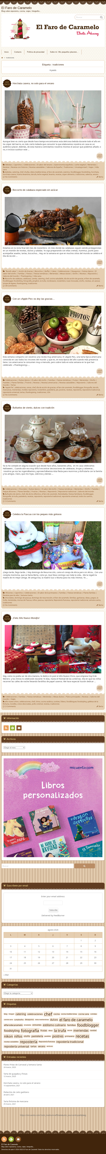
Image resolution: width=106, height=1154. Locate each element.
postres (62, 390)
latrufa (33, 174)
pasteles (47, 1036)
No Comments (11, 177)
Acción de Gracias (26, 271)
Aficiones (9, 593)
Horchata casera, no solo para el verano (22, 1083)
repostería (77, 390)
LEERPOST (99, 156)
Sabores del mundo (11, 276)
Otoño (75, 273)
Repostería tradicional (67, 491)
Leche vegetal (80, 165)
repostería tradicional (91, 390)
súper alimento (68, 174)
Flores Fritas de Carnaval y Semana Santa (23, 1064)
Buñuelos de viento (13, 494)
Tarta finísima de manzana (16, 1101)
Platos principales (73, 697)
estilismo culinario (54, 1025)
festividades (63, 494)
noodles (13, 704)
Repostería (92, 273)
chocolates (9, 598)
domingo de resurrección (42, 598)
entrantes (36, 1025)
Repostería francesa (62, 600)
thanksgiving (22, 283)
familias (73, 598)
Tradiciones (68, 167)
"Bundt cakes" (11, 271)
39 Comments (11, 286)
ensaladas (27, 1025)
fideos (63, 701)
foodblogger (76, 172)
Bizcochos (39, 271)
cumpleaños (19, 1020)
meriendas (16, 390)
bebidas (8, 172)
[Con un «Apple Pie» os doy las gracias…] (53, 352)
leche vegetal (42, 174)
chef (21, 172)
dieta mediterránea (38, 172)
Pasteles (6, 382)
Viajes (91, 167)
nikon (8, 1036)
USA (48, 392)
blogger (11, 1014)
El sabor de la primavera (47, 593)
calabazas (27, 278)
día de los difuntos (33, 494)
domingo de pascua (23, 598)
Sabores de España (54, 167)
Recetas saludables (37, 167)
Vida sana (37, 276)
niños (34, 600)
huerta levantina (23, 174)
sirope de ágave (9, 283)
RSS (6, 727)
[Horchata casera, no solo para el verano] (53, 137)
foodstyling (82, 701)
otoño (81, 281)
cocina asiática (47, 701)
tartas (22, 392)
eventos (66, 172)
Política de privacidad (35, 52)
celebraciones (20, 387)
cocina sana (83, 1014)
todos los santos (85, 496)
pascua (41, 600)
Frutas (75, 380)
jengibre (35, 281)
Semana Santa (26, 595)
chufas (27, 172)
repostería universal (11, 392)
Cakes (53, 271)
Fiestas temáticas (41, 273)
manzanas (7, 390)
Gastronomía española (63, 165)
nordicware (51, 281)
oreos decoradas (24, 704)
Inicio (6, 52)
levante (52, 174)
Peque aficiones (9, 491)
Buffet (47, 271)
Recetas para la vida (11, 595)
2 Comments (10, 706)
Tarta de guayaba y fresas (15, 1074)
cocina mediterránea (69, 1014)
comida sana (8, 1020)
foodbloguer (72, 701)
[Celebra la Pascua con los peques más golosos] (53, 568)
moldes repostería (29, 390)
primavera (69, 1036)
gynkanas (81, 598)
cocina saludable (56, 278)
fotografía (27, 281)
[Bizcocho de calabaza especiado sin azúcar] (53, 243)
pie (57, 390)
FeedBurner (59, 915)
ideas (87, 598)
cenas (29, 387)
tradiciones (80, 174)
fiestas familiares (75, 494)
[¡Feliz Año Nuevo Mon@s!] (53, 672)
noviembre (61, 281)
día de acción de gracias (73, 278)
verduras (50, 1046)
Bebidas (8, 165)
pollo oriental (37, 704)
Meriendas (92, 165)
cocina (57, 1014)
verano (95, 174)
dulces (54, 1019)
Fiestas (29, 273)
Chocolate (23, 489)
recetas (58, 174)
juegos (93, 598)
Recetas (6, 167)
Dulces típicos (87, 271)
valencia (88, 174)
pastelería (51, 390)
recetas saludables (11, 1042)
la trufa (43, 281)
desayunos (29, 1019)
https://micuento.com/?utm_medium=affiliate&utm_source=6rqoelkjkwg (53, 1115)
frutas (43, 1030)
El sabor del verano (44, 165)
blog (5, 1014)
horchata (95, 172)
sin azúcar (96, 281)
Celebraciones (29, 165)
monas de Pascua (24, 600)
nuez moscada (72, 281)
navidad (93, 1030)
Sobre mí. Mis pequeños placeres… (64, 52)
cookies (57, 701)
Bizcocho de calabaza (13, 278)
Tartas (13, 385)
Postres (28, 382)
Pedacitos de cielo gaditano (16, 1092)
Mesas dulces (65, 273)
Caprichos (18, 165)
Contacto (17, 52)
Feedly (12, 727)
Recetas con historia (19, 167)
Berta (101, 177)
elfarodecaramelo (13, 1025)
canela (34, 278)
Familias (21, 273)
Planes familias (17, 382)
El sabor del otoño (39, 380)
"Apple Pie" (9, 387)
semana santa (94, 600)
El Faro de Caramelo (9, 1144)
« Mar (6, 974)
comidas (93, 1014)
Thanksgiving (26, 276)
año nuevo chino (12, 701)
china (38, 701)
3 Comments (10, 501)
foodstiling (86, 172)
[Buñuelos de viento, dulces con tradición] (53, 461)
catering (15, 172)
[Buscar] (84, 865)
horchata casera (9, 174)
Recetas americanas (49, 382)
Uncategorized (81, 167)
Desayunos (75, 271)
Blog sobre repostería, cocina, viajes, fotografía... (17, 1147)
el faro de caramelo (55, 172)
